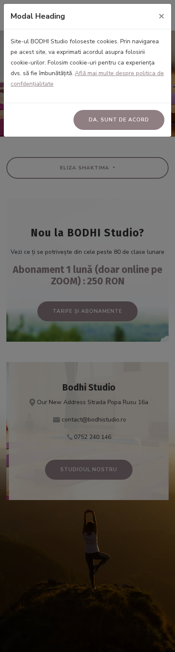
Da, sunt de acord (119, 119)
